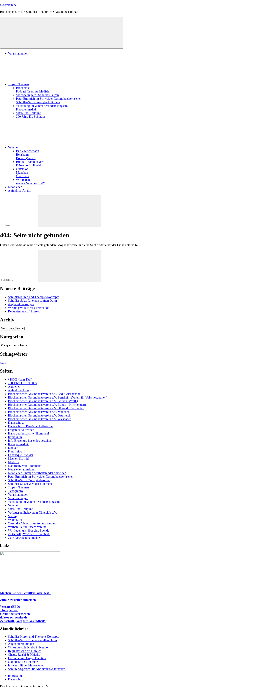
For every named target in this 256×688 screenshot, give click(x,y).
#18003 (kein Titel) (20, 379)
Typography (15, 491)
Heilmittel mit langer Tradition (27, 658)
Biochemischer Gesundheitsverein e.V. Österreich (39, 415)
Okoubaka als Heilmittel (23, 661)
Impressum (15, 437)
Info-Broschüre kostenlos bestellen (30, 440)
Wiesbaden (23, 179)
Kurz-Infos (15, 451)
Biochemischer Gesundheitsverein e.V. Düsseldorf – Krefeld (46, 408)
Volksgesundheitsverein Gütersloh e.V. (32, 512)
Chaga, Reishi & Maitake (24, 654)
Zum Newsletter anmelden (24, 537)
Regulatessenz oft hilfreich (24, 311)
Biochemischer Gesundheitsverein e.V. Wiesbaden (39, 419)
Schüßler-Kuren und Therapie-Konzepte (33, 297)
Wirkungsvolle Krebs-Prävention (28, 307)
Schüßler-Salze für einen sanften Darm (32, 300)
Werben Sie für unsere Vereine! (27, 527)
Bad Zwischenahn (27, 151)
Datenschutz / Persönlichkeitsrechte (30, 426)
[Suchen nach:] (19, 225)
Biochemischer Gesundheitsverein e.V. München (39, 412)
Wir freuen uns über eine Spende (28, 530)
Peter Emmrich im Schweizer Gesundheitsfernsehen (48, 98)
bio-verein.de (8, 5)
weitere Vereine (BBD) (30, 183)
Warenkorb (15, 519)
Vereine (13, 147)
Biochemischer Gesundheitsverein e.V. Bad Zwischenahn (44, 394)
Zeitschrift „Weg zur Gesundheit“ (29, 534)
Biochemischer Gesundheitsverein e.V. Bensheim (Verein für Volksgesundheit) (57, 397)
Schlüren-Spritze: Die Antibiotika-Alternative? (37, 669)
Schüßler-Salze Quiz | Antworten (29, 480)
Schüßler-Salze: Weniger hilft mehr (38, 102)
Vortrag (12, 516)
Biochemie (23, 87)
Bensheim (22, 154)
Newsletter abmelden (21, 469)
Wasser (3, 363)
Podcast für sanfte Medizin (33, 91)
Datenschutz (16, 422)
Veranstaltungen (18, 53)
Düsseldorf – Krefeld (29, 165)
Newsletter (15, 187)
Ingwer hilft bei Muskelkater (26, 665)
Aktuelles (14, 386)
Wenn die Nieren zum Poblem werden (32, 523)
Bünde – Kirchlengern (30, 161)
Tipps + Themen (18, 84)
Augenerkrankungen (21, 304)
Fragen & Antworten (21, 429)
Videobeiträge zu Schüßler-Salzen (37, 95)
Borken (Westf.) (26, 158)
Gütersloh (22, 169)
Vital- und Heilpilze (28, 113)
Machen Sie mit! (18, 458)
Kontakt (13, 447)
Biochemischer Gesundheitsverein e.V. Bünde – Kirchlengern (47, 404)
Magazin (13, 462)
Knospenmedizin (26, 109)
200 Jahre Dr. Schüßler (30, 116)
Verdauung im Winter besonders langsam (42, 105)
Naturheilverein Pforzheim (24, 465)
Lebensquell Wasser (20, 455)
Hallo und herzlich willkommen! (28, 433)
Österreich (22, 176)
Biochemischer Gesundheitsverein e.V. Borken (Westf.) (43, 401)
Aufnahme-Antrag (19, 190)
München (22, 172)
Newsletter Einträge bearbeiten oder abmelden (37, 473)
